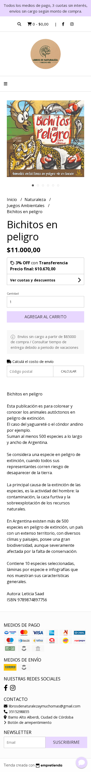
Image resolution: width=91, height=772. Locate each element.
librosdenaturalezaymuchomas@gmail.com (44, 706)
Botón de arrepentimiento (29, 722)
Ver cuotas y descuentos (32, 280)
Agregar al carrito (45, 317)
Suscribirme (66, 742)
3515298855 (18, 711)
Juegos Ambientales (26, 205)
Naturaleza (36, 199)
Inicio (12, 199)
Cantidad (13, 293)
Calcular (68, 371)
